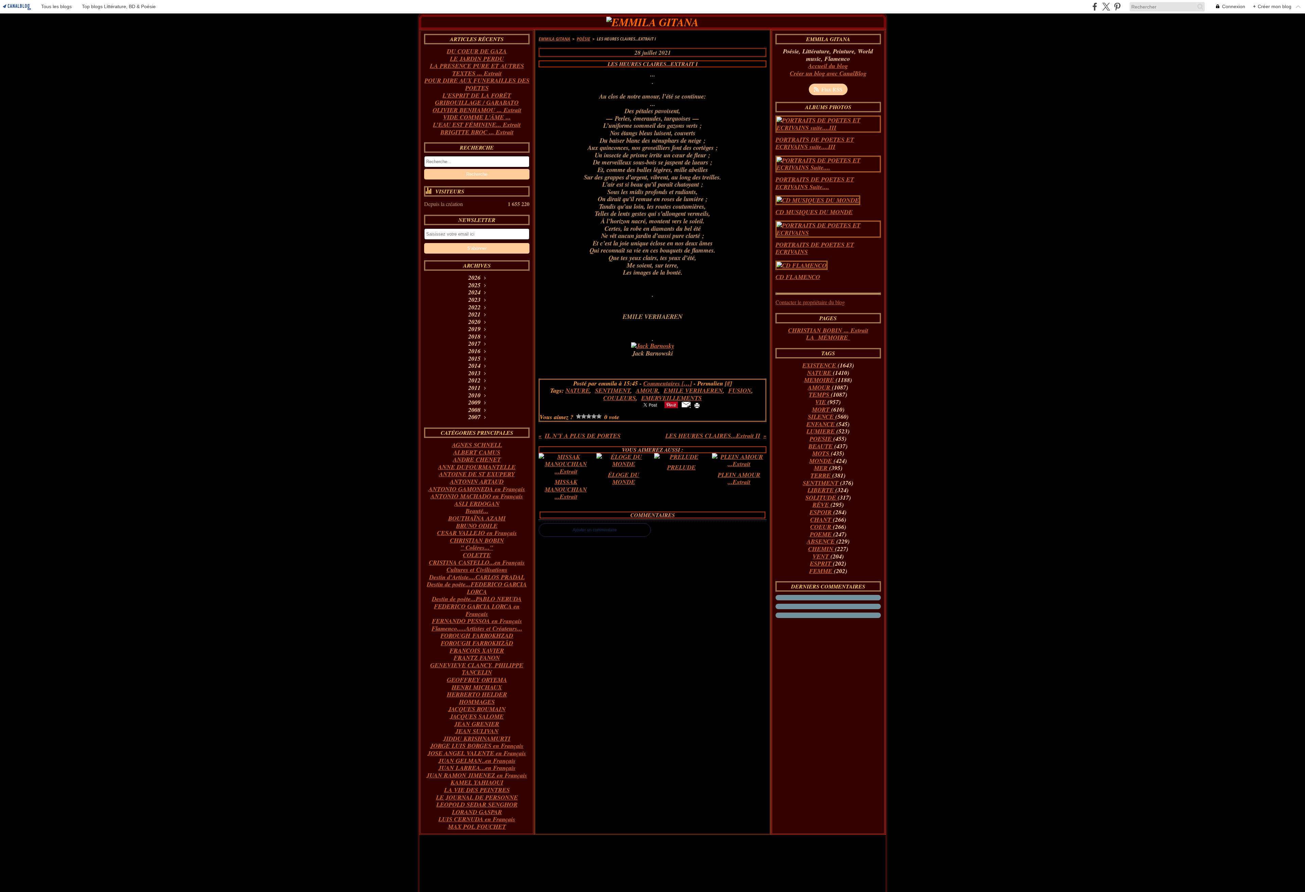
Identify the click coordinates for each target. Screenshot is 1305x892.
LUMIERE (821, 431)
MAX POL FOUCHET (477, 826)
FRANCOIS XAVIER (477, 650)
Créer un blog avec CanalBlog (828, 73)
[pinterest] (1117, 7)
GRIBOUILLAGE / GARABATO (477, 102)
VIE (821, 402)
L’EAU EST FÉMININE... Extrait (477, 124)
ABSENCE (821, 541)
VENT (822, 556)
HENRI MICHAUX (477, 687)
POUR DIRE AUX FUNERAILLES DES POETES (476, 84)
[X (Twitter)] (1106, 7)
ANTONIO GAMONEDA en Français (477, 489)
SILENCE (821, 416)
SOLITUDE (821, 497)
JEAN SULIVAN (477, 731)
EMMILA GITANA (554, 39)
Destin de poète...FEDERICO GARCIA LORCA (477, 588)
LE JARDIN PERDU (477, 58)
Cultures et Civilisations (477, 569)
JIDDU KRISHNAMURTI (476, 738)
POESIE (821, 438)
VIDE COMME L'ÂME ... (477, 117)
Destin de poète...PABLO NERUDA (477, 599)
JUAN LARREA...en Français (477, 768)
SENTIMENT (821, 483)
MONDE (821, 461)
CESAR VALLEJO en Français (477, 533)
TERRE (821, 475)
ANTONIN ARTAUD (477, 481)
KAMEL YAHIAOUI (477, 782)
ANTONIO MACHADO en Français (477, 496)
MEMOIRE (820, 380)
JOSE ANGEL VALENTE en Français (477, 753)
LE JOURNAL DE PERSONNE (477, 797)
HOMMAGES (477, 702)
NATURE (820, 372)
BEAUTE (821, 446)
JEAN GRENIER (476, 724)
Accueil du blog (828, 66)
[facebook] (1095, 7)
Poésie (583, 39)
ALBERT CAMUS (476, 452)
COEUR (821, 526)
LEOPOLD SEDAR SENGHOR (477, 804)
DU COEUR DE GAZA (477, 51)
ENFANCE (821, 424)
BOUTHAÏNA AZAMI (477, 518)
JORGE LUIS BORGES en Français (476, 745)
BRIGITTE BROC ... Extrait (477, 132)
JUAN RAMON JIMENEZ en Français (477, 775)
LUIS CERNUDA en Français (476, 819)
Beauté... (477, 511)
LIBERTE (821, 490)
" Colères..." (476, 547)
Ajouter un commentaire (595, 530)
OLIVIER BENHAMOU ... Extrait (477, 110)
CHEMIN (821, 549)
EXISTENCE (820, 365)
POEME (821, 534)
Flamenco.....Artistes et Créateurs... (477, 628)
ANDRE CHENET (477, 459)
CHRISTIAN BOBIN (477, 540)
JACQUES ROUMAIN (477, 709)
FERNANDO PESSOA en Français (477, 621)
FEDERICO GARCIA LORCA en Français (477, 610)
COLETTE (477, 555)
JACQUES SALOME (477, 716)
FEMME (821, 571)
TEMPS (820, 394)
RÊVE (822, 504)
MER (821, 468)
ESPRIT (821, 563)
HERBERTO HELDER (477, 694)
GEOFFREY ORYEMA (477, 679)
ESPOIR (821, 512)
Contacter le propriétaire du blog (810, 302)
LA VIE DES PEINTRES (477, 790)
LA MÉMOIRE (828, 337)
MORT (821, 409)
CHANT (821, 519)
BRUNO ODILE (477, 525)
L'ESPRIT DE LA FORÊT (476, 95)
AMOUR (820, 387)
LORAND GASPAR (477, 812)
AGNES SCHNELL (477, 445)
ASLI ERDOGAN (477, 503)
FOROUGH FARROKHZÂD (477, 643)
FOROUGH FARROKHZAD (476, 635)
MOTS (821, 453)
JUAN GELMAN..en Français (477, 760)
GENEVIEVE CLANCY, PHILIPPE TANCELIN (476, 669)
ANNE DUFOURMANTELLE (477, 467)
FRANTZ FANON (477, 657)
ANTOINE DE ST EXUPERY (477, 474)
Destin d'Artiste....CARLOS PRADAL (477, 577)
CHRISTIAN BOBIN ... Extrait (828, 330)
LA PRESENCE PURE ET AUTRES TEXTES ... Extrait (477, 70)
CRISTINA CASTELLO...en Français (477, 562)
